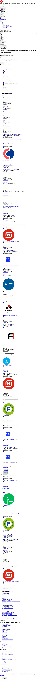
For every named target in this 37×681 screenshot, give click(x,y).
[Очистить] (1, 32)
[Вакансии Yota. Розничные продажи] (19, 361)
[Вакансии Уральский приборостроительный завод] (19, 309)
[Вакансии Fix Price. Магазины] (19, 409)
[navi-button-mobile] (1, 21)
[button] (1, 17)
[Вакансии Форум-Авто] (19, 336)
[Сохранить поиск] (1, 35)
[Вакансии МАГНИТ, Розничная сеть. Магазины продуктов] (19, 235)
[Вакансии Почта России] (19, 488)
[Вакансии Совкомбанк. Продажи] (19, 154)
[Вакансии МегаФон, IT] (19, 499)
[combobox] (4, 30)
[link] (2, 15)
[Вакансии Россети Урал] (19, 284)
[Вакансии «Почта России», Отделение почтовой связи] (19, 260)
